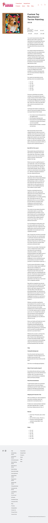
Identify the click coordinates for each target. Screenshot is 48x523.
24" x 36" (42, 33)
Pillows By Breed (14, 486)
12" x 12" (30, 30)
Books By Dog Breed (14, 463)
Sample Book (27, 3)
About (23, 6)
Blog (32, 6)
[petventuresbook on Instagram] (5, 451)
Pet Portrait (13, 495)
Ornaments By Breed (14, 489)
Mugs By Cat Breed (13, 479)
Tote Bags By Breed (14, 492)
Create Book (19, 3)
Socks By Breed (14, 473)
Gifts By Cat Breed (13, 457)
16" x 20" (30, 33)
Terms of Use (14, 514)
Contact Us (13, 510)
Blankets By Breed (13, 483)
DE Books (13, 497)
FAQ (12, 450)
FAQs (28, 6)
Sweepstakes (14, 507)
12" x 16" (36, 30)
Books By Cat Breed (14, 466)
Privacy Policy (14, 512)
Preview (13, 505)
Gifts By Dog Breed (13, 453)
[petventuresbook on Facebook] (3, 451)
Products (18, 6)
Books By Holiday (14, 471)
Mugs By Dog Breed (13, 476)
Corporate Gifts (14, 501)
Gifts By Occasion (14, 459)
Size (29, 28)
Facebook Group (14, 499)
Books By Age (14, 469)
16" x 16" (42, 30)
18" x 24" (36, 33)
